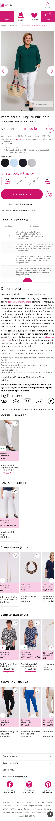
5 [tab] (32, 110)
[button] (2, 580)
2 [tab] (24, 110)
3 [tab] (27, 110)
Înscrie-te (8, 143)
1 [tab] (21, 110)
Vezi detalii (34, 210)
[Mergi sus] (50, 814)
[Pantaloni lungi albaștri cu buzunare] (14, 163)
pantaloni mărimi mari (19, 302)
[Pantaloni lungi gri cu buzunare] (32, 163)
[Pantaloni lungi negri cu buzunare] (5, 163)
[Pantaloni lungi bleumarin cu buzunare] (23, 163)
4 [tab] (29, 110)
